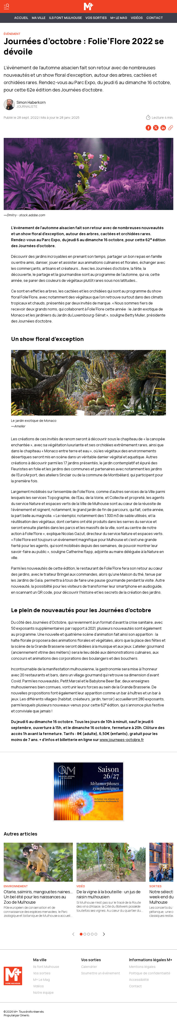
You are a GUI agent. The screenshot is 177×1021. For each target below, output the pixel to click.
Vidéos (137, 17)
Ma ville (40, 959)
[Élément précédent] (73, 934)
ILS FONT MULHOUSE (65, 17)
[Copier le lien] (170, 128)
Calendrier (89, 966)
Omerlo (24, 1015)
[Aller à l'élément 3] (88, 934)
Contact (154, 17)
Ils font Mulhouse (46, 966)
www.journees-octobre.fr (122, 739)
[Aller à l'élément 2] (85, 934)
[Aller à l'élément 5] (96, 934)
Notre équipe (43, 992)
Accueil (21, 17)
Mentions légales (142, 966)
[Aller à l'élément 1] (81, 934)
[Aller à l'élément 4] (92, 934)
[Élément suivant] (104, 934)
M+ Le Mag (118, 17)
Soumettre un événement (100, 973)
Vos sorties (96, 17)
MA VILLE (38, 17)
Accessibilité (139, 979)
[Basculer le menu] (6, 6)
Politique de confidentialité (149, 973)
